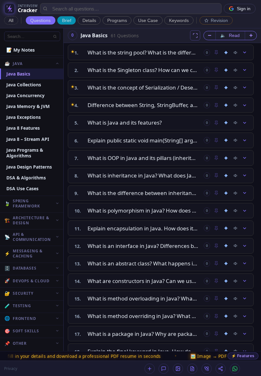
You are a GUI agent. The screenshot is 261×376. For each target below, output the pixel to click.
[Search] (55, 36)
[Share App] (220, 369)
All (11, 20)
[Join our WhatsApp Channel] (235, 369)
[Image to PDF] (178, 369)
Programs (117, 20)
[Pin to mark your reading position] (216, 52)
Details (89, 20)
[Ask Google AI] (225, 52)
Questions (40, 20)
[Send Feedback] (164, 369)
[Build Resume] (192, 369)
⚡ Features (243, 356)
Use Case (148, 20)
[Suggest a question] (150, 369)
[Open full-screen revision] (195, 35)
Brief (66, 20)
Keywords (179, 20)
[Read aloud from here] (236, 52)
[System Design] (206, 369)
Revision (219, 20)
